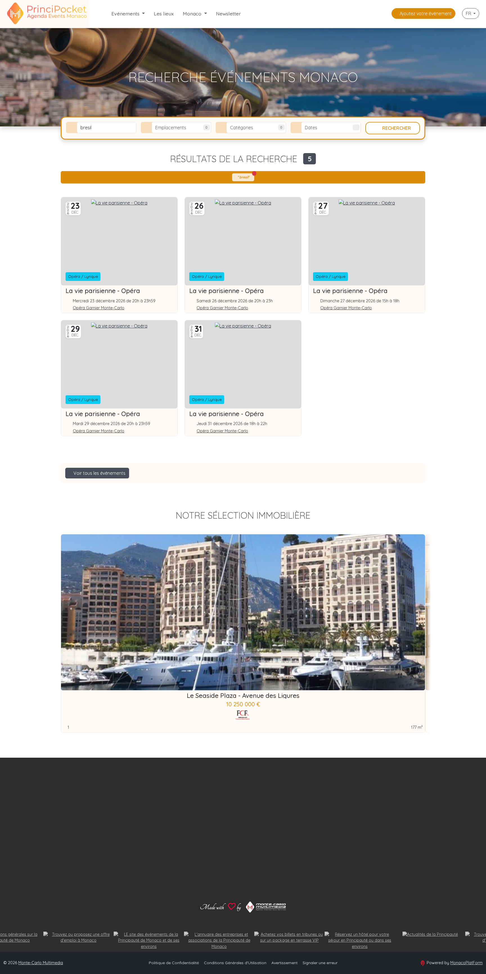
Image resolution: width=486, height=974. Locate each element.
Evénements (126, 13)
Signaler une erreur (320, 962)
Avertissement (284, 962)
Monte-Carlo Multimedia (40, 962)
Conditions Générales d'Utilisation (235, 962)
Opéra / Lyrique (83, 276)
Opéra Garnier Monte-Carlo (98, 308)
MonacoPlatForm (466, 962)
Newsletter (228, 13)
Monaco (193, 13)
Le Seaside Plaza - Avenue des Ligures (243, 696)
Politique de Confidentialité (174, 962)
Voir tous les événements (98, 473)
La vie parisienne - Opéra (103, 291)
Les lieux (164, 13)
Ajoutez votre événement (425, 13)
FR (469, 13)
